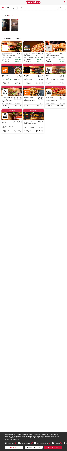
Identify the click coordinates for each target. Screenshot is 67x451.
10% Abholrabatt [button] (60, 69)
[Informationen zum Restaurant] (17, 53)
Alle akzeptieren (53, 447)
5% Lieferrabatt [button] (38, 69)
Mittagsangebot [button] (60, 72)
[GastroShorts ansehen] (14, 98)
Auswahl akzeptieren (33, 447)
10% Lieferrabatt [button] (60, 67)
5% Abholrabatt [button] (38, 72)
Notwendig (10, 443)
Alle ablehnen (14, 447)
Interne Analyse (25, 443)
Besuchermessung (42, 443)
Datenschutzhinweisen (12, 439)
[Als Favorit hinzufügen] (20, 53)
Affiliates (57, 443)
